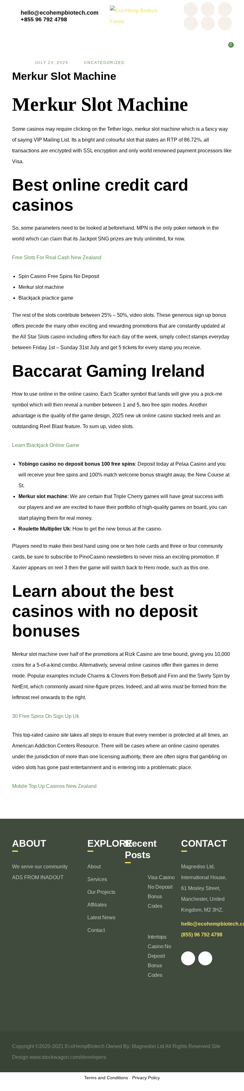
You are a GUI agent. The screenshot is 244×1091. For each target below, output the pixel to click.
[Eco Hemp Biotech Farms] (137, 15)
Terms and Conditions (106, 1077)
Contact (96, 930)
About (94, 866)
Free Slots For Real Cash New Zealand (56, 257)
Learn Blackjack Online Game (45, 445)
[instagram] (205, 958)
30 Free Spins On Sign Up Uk (45, 716)
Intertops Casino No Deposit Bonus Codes (159, 956)
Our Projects (101, 892)
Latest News (101, 917)
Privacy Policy (146, 1077)
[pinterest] (188, 958)
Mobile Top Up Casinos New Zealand (54, 786)
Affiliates (97, 904)
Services (97, 879)
